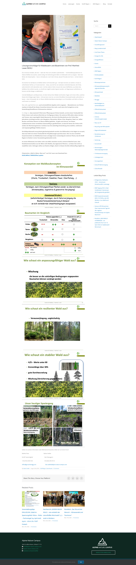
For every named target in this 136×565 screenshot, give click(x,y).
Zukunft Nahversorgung (101, 165)
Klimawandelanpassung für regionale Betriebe (102, 87)
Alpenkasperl (98, 37)
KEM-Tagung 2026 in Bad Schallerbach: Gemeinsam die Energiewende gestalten (102, 190)
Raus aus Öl (98, 123)
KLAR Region (43, 468)
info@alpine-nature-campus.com (32, 540)
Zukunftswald (49, 468)
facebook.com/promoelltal (31, 545)
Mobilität (97, 96)
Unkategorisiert (99, 157)
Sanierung (97, 140)
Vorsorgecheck (99, 161)
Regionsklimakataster (100, 130)
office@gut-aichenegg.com (29, 464)
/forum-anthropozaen (91, 555)
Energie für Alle (99, 56)
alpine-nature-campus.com (31, 542)
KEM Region (98, 71)
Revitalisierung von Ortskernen (100, 135)
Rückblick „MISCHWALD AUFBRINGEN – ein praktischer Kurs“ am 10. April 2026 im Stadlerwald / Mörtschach (102, 223)
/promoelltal (110, 555)
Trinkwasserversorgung (101, 153)
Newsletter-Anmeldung (103, 546)
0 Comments (56, 468)
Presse (45, 555)
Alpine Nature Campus (101, 41)
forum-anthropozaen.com (78, 555)
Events (96, 63)
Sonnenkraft (98, 144)
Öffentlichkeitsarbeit (100, 109)
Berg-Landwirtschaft (100, 48)
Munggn (97, 99)
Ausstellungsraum (100, 44)
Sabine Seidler (26, 468)
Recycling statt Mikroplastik (102, 126)
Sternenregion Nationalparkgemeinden (101, 148)
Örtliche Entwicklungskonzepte (101, 118)
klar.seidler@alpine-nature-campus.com (56, 464)
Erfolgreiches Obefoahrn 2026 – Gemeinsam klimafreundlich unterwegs (102, 182)
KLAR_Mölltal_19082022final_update (32, 155)
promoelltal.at (102, 555)
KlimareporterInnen (100, 82)
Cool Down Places (99, 52)
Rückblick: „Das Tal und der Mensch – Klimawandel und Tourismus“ (52, 512)
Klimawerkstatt (99, 92)
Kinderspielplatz (99, 75)
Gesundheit (98, 67)
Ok (81, 562)
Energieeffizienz (99, 60)
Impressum (40, 555)
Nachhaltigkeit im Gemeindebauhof (99, 104)
